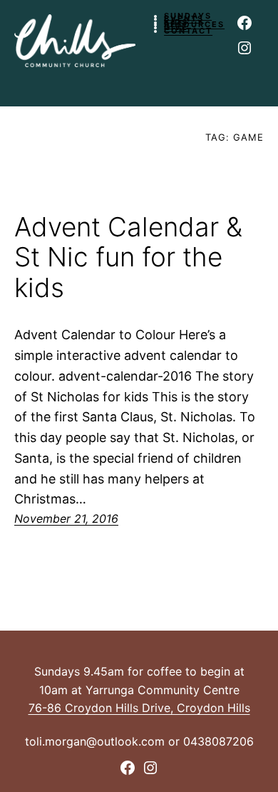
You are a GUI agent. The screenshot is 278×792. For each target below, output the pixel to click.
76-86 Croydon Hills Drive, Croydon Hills (139, 708)
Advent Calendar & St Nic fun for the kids (128, 258)
